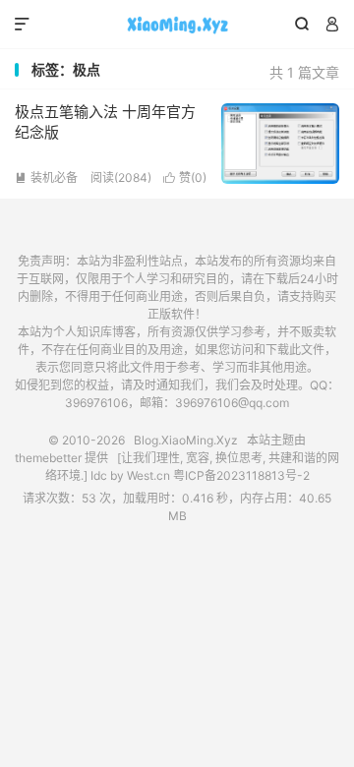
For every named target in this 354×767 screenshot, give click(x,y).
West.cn (148, 475)
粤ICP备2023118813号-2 (241, 475)
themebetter (48, 457)
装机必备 (46, 177)
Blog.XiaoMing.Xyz (177, 24)
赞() (184, 177)
